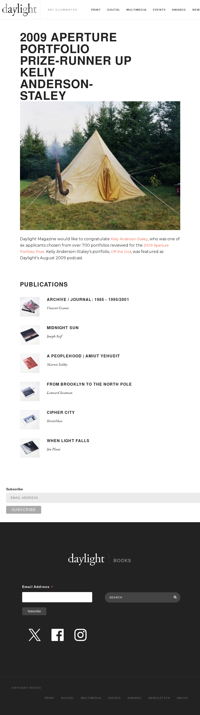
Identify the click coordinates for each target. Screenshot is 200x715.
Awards (179, 10)
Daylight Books (19, 9)
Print (96, 10)
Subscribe (14, 489)
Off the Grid (121, 252)
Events (159, 10)
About (182, 698)
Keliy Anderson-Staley (129, 239)
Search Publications (121, 587)
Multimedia (136, 10)
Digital (113, 10)
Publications (44, 284)
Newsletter (159, 698)
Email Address (37, 587)
